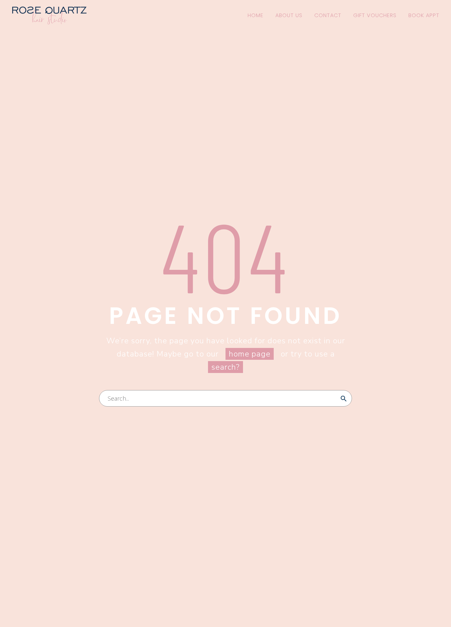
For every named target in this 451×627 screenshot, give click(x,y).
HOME (255, 15)
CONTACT (327, 15)
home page (249, 354)
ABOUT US (288, 15)
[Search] (343, 398)
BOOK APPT (423, 15)
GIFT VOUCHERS (375, 15)
